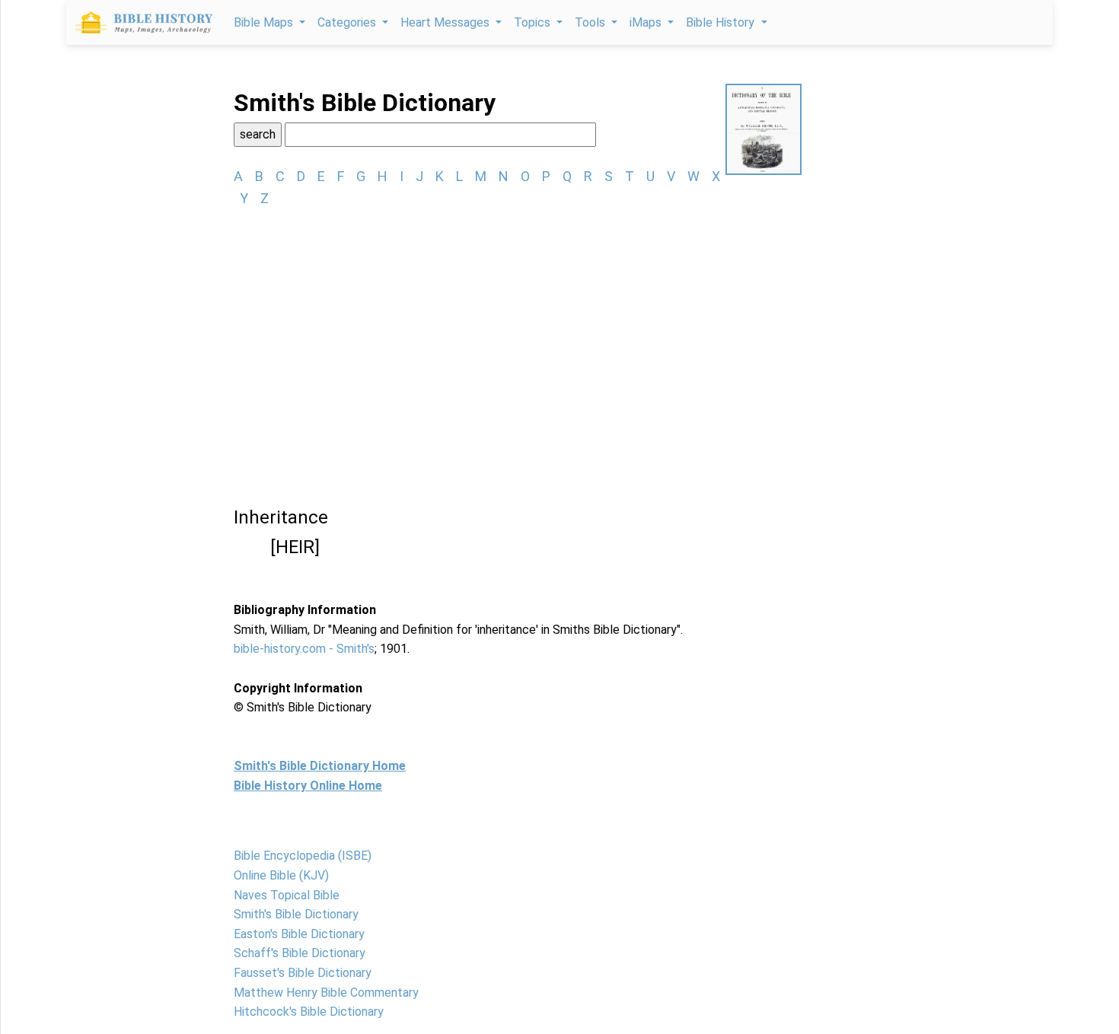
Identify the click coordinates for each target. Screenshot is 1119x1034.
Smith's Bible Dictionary (296, 914)
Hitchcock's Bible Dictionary (309, 1011)
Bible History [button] (721, 22)
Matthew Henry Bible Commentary (326, 992)
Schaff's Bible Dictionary (299, 953)
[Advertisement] (518, 335)
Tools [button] (591, 22)
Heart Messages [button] (446, 22)
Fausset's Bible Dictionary (302, 973)
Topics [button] (533, 22)
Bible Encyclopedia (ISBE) (302, 855)
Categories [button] (348, 22)
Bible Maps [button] (265, 22)
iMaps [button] (647, 22)
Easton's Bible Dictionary (299, 934)
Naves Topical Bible (287, 895)
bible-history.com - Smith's (304, 648)
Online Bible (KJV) (281, 875)
